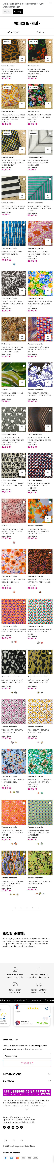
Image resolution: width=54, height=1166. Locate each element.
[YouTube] (17, 1128)
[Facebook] (4, 1128)
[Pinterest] (13, 1128)
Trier (39, 32)
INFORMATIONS (12, 1074)
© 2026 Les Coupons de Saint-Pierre (19, 1146)
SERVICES (8, 1081)
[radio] (14, 264)
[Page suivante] (39, 907)
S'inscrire (27, 1063)
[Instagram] (8, 1128)
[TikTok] (21, 1128)
